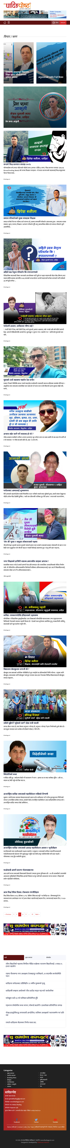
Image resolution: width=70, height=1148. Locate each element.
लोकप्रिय (48, 957)
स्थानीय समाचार (11, 1075)
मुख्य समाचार (28, 957)
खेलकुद (9, 1080)
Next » (37, 914)
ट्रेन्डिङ (57, 23)
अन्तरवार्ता (42, 1084)
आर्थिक (42, 1082)
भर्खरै (5, 957)
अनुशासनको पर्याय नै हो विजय (50, 77)
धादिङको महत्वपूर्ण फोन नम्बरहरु (43, 1127)
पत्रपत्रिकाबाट (10, 1082)
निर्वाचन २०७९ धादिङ (59, 1127)
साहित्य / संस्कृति (11, 1084)
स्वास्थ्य (9, 1086)
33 (32, 914)
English (63, 23)
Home (9, 1127)
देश (41, 1086)
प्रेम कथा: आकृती (12, 121)
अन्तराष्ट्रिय (42, 1073)
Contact (20, 1127)
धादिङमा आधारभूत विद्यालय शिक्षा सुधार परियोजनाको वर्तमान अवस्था (17, 74)
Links (25, 1127)
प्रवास (41, 1077)
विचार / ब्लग (43, 1075)
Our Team (31, 1127)
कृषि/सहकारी (43, 1080)
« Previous (8, 914)
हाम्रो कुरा (14, 1127)
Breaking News (11, 1077)
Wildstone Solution (43, 1142)
